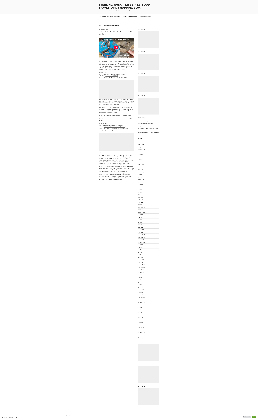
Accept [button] (254, 416)
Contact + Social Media (145, 16)
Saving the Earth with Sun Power (145, 126)
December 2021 (141, 204)
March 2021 (140, 227)
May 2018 (140, 312)
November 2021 (141, 207)
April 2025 (140, 162)
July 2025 (140, 157)
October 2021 (141, 209)
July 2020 (140, 247)
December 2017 (141, 325)
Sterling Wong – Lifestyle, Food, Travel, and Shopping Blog (125, 6)
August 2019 (140, 274)
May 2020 (140, 252)
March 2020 (140, 257)
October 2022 (141, 179)
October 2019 (141, 269)
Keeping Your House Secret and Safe (145, 123)
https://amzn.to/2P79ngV (113, 63)
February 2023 (141, 172)
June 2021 (140, 219)
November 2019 (141, 267)
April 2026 (140, 142)
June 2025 (140, 159)
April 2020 (140, 254)
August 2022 (140, 184)
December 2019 (141, 264)
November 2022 (141, 177)
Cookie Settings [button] (246, 416)
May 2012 (140, 337)
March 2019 (140, 287)
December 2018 (141, 294)
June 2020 (140, 249)
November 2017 (141, 327)
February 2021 (141, 229)
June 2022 (140, 189)
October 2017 (141, 330)
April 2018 (140, 314)
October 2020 (141, 239)
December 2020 (141, 234)
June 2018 (140, 309)
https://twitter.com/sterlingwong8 (111, 128)
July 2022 (140, 187)
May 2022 (140, 192)
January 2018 (140, 322)
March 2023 (140, 169)
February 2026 (141, 144)
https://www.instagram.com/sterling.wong (114, 127)
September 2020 (141, 242)
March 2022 (140, 197)
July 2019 (140, 277)
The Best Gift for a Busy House (144, 121)
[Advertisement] (116, 89)
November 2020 (141, 237)
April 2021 (140, 224)
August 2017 (140, 335)
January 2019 (140, 292)
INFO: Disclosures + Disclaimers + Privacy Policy (109, 16)
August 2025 (140, 154)
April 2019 (140, 284)
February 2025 (141, 164)
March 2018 (140, 317)
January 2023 (140, 174)
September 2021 (141, 212)
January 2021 (140, 232)
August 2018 (140, 305)
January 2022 (140, 202)
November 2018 (141, 297)
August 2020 (140, 244)
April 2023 (140, 167)
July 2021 (140, 217)
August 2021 (140, 214)
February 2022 (141, 199)
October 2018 (141, 299)
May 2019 (140, 282)
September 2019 (141, 272)
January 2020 (141, 262)
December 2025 (141, 149)
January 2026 (140, 147)
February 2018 (141, 320)
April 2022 (140, 194)
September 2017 (141, 332)
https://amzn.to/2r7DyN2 (111, 76)
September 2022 (141, 182)
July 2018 (140, 307)
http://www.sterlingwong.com (110, 130)
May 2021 (140, 222)
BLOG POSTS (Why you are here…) (130, 16)
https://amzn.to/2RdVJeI (127, 61)
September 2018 (141, 302)
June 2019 (140, 279)
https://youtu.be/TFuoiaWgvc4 (116, 125)
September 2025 (141, 152)
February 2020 (141, 259)
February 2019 (141, 289)
